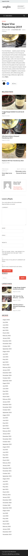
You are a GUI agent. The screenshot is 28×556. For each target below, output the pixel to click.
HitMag (17, 554)
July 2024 (5, 386)
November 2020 (7, 502)
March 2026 (6, 333)
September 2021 (7, 476)
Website (4, 242)
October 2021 (6, 473)
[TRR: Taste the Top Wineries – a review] (7, 296)
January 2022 (6, 465)
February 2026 (7, 335)
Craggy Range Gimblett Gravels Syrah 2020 (19, 288)
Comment (5, 207)
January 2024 (6, 402)
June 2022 (5, 452)
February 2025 (7, 367)
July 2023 (5, 417)
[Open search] (24, 16)
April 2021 (5, 489)
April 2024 (5, 394)
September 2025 (7, 349)
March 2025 (6, 364)
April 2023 (5, 425)
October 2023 (6, 409)
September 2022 (7, 444)
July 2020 (5, 513)
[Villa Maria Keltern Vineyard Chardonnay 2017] (14, 127)
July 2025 (5, 354)
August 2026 (6, 319)
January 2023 (6, 433)
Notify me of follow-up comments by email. (13, 260)
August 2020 (6, 510)
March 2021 (6, 492)
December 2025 (7, 341)
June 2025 (5, 356)
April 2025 (5, 362)
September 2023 (7, 412)
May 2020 (5, 518)
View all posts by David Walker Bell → (18, 188)
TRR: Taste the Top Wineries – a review (18, 296)
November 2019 (7, 534)
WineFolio (13, 551)
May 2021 (5, 486)
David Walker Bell (16, 29)
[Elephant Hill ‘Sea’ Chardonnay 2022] (14, 151)
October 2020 (6, 505)
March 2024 (6, 396)
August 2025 (6, 351)
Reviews (4, 21)
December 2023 (7, 404)
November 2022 (7, 439)
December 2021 (7, 468)
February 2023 (7, 431)
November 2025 (7, 343)
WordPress (10, 554)
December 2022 (7, 436)
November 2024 (7, 375)
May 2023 (5, 423)
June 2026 (5, 325)
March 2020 (6, 523)
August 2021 (6, 478)
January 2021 (6, 497)
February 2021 (7, 494)
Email (4, 235)
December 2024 (7, 372)
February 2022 (7, 463)
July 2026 (5, 322)
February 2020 (7, 526)
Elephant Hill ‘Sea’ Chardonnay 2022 (13, 160)
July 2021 (5, 481)
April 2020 (5, 521)
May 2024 (5, 391)
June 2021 (5, 484)
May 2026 (5, 327)
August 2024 (6, 383)
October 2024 (6, 378)
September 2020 (7, 508)
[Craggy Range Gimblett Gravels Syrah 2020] (14, 102)
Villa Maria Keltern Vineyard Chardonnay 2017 (10, 137)
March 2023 (6, 428)
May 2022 (5, 455)
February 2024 (7, 399)
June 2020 (5, 516)
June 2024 (5, 388)
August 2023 (6, 415)
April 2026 (5, 330)
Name (4, 228)
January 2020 (6, 529)
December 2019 (7, 531)
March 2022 (6, 460)
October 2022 (6, 441)
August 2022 (6, 447)
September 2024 (7, 380)
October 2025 (6, 346)
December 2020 (7, 500)
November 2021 (7, 470)
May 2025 (5, 359)
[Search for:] (14, 278)
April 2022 (5, 457)
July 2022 (5, 449)
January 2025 (6, 370)
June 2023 (5, 420)
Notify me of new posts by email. (12, 266)
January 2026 (6, 338)
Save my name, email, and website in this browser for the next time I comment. (13, 253)
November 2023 (7, 407)
